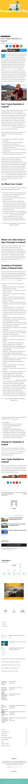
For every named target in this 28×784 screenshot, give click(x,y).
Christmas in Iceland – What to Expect (21, 493)
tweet (17, 486)
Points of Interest (4, 735)
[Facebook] (10, 775)
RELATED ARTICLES (9, 515)
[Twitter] (14, 775)
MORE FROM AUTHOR (18, 515)
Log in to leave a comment (14, 545)
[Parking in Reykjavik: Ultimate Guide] (4, 532)
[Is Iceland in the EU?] (4, 683)
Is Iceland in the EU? (12, 681)
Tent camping (6, 214)
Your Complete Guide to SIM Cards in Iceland (9, 671)
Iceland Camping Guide (5, 745)
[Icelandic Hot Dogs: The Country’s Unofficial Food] (4, 637)
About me (10, 780)
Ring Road (3, 174)
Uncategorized (4, 626)
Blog (14, 780)
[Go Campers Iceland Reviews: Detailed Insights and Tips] (4, 519)
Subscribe (23, 607)
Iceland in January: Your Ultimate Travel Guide (17, 641)
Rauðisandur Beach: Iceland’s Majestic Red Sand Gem (10, 662)
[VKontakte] (17, 775)
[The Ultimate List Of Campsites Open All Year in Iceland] (4, 720)
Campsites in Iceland (5, 743)
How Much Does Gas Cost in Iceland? (15, 687)
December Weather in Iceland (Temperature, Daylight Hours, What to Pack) (7, 494)
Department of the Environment (9, 280)
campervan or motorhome (10, 69)
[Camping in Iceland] (14, 7)
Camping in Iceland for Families (14, 694)
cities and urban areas (6, 127)
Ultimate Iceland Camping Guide (9, 451)
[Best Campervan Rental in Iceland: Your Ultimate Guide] (4, 525)
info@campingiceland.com (16, 766)
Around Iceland (4, 733)
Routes (2, 741)
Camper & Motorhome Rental (9, 34)
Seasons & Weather (4, 739)
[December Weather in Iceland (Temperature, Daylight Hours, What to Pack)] (4, 651)
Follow (14, 607)
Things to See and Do (5, 731)
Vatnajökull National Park (9, 380)
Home (2, 34)
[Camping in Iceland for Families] (4, 696)
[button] (26, 16)
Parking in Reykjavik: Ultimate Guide (17, 530)
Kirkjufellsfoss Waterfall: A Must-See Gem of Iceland (10, 665)
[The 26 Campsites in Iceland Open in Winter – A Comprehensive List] (4, 713)
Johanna (3, 43)
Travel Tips (4, 624)
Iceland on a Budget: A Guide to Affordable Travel (10, 668)
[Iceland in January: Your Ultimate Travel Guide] (4, 643)
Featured (3, 622)
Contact (18, 780)
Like (5, 607)
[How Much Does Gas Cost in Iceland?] (4, 690)
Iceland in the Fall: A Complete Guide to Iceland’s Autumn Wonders (13, 658)
